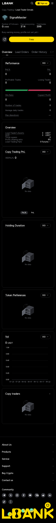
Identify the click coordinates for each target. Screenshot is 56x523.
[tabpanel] (28, 239)
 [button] (32, 3)
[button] (47, 63)
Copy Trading (8, 10)
